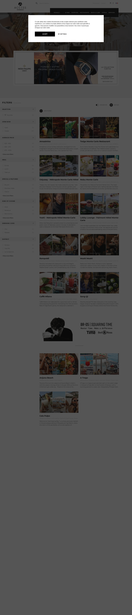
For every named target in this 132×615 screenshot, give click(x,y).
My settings (62, 34)
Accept (45, 34)
